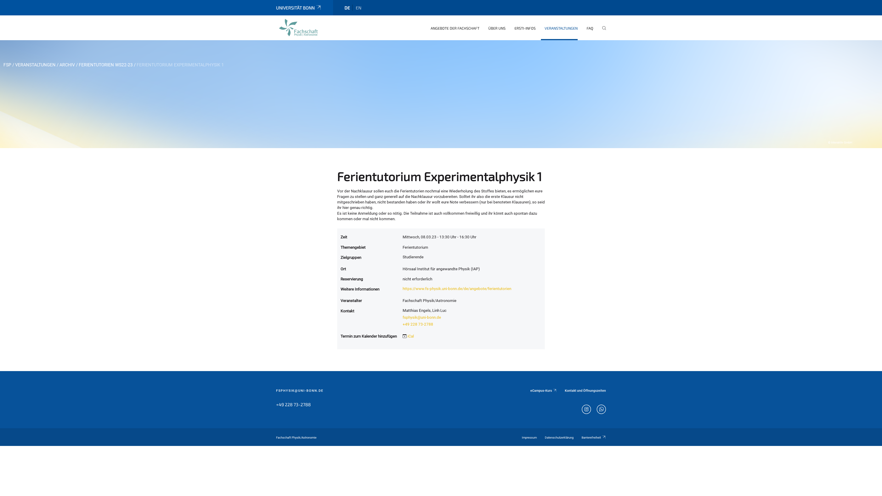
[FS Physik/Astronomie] (298, 27)
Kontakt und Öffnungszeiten (585, 390)
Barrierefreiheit (591, 437)
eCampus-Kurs (541, 390)
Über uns (497, 28)
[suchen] (602, 31)
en (358, 7)
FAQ (590, 28)
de (347, 7)
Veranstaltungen (561, 28)
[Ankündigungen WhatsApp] (601, 410)
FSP (7, 65)
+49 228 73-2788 (418, 324)
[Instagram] (586, 410)
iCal (410, 336)
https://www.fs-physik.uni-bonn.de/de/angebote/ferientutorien (457, 288)
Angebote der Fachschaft (455, 28)
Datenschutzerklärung (559, 437)
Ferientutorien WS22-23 (106, 65)
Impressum (529, 437)
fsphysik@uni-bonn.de (422, 317)
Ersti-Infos (525, 28)
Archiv (67, 65)
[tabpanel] (441, 94)
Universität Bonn (295, 7)
